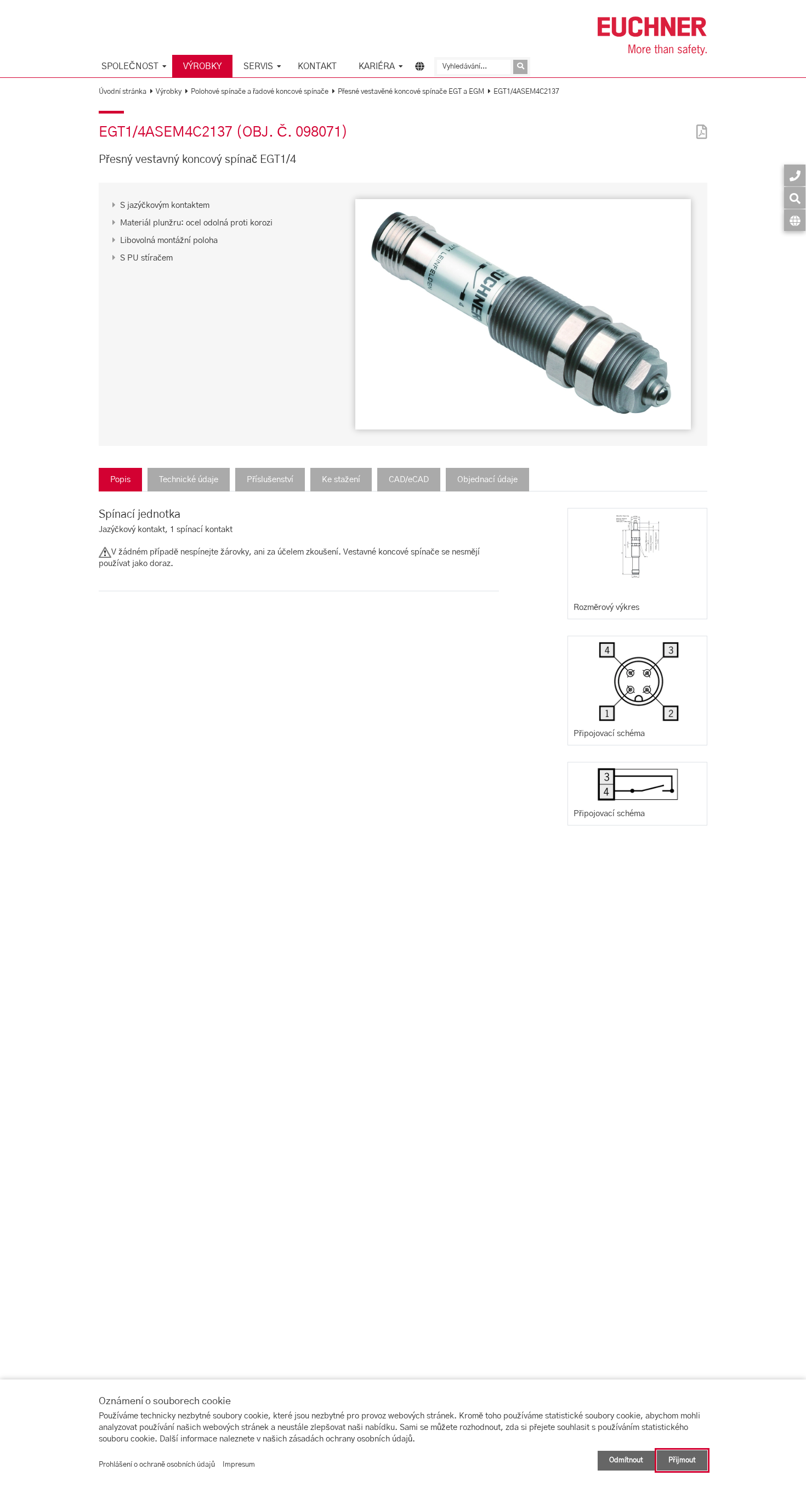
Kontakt (317, 66)
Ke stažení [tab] (341, 480)
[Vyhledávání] (794, 197)
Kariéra (377, 66)
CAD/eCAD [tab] (409, 480)
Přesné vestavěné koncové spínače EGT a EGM (411, 91)
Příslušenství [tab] (270, 480)
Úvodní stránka (122, 91)
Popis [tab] (120, 480)
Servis (258, 66)
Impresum (239, 1464)
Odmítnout (626, 1460)
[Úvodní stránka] (652, 35)
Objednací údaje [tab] (487, 480)
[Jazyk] (794, 220)
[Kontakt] (794, 175)
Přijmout (682, 1460)
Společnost (129, 66)
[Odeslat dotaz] (520, 67)
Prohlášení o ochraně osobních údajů (157, 1464)
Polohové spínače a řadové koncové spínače (259, 91)
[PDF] (699, 125)
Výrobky (202, 66)
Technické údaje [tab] (188, 480)
